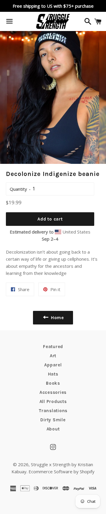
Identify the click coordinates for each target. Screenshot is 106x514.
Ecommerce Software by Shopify (62, 471)
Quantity (18, 189)
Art (53, 355)
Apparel (53, 365)
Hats (53, 374)
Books (53, 383)
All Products (53, 401)
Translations (53, 410)
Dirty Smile (52, 419)
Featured (53, 346)
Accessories (53, 392)
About (53, 429)
